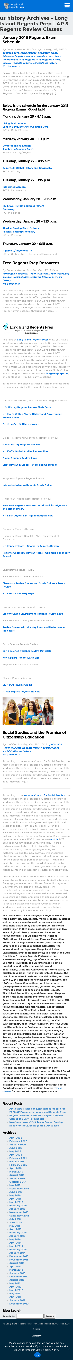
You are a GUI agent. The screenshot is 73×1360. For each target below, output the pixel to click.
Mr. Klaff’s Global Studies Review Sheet (26, 451)
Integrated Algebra (14, 187)
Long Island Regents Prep (32, 339)
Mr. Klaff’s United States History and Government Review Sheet (32, 416)
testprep (35, 277)
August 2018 (16, 1175)
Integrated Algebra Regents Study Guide (27, 485)
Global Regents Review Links (20, 458)
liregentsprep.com (57, 373)
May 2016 (15, 1195)
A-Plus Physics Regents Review (21, 691)
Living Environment (14, 123)
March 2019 (16, 1171)
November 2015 (18, 1212)
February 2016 (18, 1205)
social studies (21, 277)
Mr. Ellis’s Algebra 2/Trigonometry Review (28, 515)
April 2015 (15, 1229)
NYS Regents (27, 59)
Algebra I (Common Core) (18, 149)
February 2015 (18, 1232)
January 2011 (17, 1300)
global (54, 52)
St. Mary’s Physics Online (17, 684)
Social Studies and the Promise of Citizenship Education (34, 734)
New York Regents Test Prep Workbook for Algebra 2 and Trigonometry (35, 507)
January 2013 (17, 1273)
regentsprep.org (59, 273)
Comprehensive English (17, 145)
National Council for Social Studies (44, 795)
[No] (68, 1349)
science (7, 277)
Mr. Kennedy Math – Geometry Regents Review (31, 546)
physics (7, 63)
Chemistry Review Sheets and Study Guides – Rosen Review (34, 585)
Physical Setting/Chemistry (19, 231)
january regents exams (39, 56)
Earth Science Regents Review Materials (27, 651)
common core (11, 52)
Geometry (9, 209)
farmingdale (10, 273)
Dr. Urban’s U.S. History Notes (21, 424)
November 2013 (18, 1259)
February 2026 (18, 1141)
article (54, 839)
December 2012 (18, 1276)
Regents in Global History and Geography (27, 168)
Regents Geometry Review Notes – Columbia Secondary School (36, 554)
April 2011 (15, 1297)
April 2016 (15, 1198)
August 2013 (16, 1263)
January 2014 (17, 1253)
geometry (43, 52)
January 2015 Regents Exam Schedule (29, 39)
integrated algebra (14, 56)
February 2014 (18, 1249)
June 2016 (15, 1192)
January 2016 (17, 1209)
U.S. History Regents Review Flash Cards (27, 407)
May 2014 (15, 1239)
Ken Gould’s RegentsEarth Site (21, 657)
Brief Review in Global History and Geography (30, 464)
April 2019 (15, 1168)
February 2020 (18, 1165)
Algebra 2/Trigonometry (17, 250)
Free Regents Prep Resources (31, 263)
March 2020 (16, 1161)
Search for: (9, 1316)
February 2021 (18, 1158)
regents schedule (33, 63)
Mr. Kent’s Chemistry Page (18, 593)
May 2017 (15, 1185)
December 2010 (19, 1303)
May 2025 (15, 1151)
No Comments (11, 66)
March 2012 (16, 1290)
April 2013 (15, 1266)
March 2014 (16, 1246)
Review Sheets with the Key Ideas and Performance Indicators (34, 629)
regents (17, 63)
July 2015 (15, 1219)
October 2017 (17, 1181)
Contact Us (36, 1336)
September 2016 (19, 1188)
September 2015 (19, 1215)
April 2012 (15, 1286)
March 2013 (16, 1269)
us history (51, 63)
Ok (37, 1355)
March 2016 (16, 1202)
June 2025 (15, 1148)
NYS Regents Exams (48, 59)
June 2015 (15, 1222)
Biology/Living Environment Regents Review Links (33, 613)
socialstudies (10, 751)
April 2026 (15, 1137)
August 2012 (16, 1280)
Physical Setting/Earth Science (21, 228)
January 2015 (17, 1236)
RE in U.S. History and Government (23, 206)
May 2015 (15, 1225)
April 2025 (15, 1154)
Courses (36, 1329)
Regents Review (38, 273)
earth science (28, 52)
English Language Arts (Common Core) (26, 126)
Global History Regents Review (21, 444)
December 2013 (18, 1256)
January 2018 (17, 1178)
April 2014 (15, 1242)
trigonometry (50, 277)
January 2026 (17, 1144)
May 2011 (14, 1293)
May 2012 (15, 1283)
